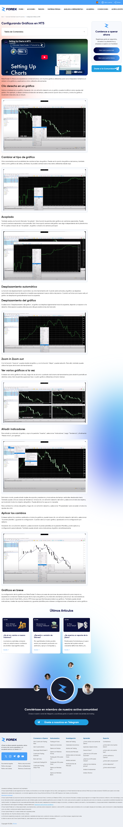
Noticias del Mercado (72, 751)
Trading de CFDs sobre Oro (56, 758)
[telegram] (14, 756)
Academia (90, 9)
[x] (6, 756)
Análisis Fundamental (89, 769)
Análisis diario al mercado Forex (73, 756)
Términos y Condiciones (24, 768)
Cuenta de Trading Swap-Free (38, 766)
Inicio (2, 16)
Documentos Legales (7, 763)
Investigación (71, 738)
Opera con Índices (55, 748)
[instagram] (10, 756)
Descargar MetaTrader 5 (40, 750)
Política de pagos (6, 766)
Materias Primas (54, 9)
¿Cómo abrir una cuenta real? (110, 751)
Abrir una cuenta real (106, 50)
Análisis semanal (70, 760)
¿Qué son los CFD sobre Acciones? (90, 754)
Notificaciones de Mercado (71, 764)
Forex (21, 9)
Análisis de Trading (71, 748)
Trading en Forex (55, 741)
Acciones (31, 9)
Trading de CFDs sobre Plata (56, 763)
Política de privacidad (24, 763)
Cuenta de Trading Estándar (38, 754)
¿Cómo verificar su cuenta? (108, 756)
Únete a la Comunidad (104, 68)
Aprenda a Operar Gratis (90, 747)
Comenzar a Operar (40, 738)
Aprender (86, 738)
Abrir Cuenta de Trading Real (40, 742)
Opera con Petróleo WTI (55, 768)
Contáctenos (107, 741)
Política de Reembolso (24, 766)
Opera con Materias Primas (56, 752)
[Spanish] (98, 2)
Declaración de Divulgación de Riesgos (43, 804)
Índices (41, 9)
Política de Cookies (6, 768)
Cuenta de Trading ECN (40, 762)
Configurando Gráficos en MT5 (33, 16)
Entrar (119, 2)
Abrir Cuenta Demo (38, 747)
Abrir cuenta (108, 2)
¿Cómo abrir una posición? (110, 761)
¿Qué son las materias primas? (89, 765)
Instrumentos (54, 738)
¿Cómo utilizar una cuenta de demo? (91, 742)
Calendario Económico (72, 745)
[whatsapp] (18, 756)
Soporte (106, 738)
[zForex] (9, 9)
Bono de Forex (37, 759)
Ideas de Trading (71, 741)
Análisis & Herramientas (73, 9)
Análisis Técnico (87, 773)
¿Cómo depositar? (108, 764)
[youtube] (23, 756)
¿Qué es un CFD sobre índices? (89, 760)
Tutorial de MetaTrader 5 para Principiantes (15, 16)
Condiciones (103, 9)
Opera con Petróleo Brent (55, 773)
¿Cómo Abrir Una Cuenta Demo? (110, 746)
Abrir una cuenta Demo (106, 58)
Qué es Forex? (87, 750)
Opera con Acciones (56, 745)
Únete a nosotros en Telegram (61, 722)
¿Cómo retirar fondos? (109, 767)
